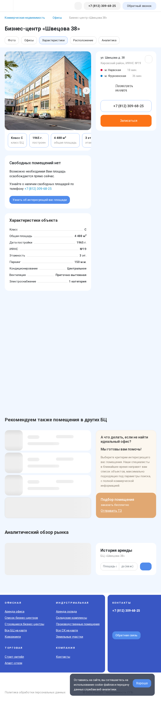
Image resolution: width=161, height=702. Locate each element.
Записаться (128, 121)
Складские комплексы (71, 618)
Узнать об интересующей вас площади (40, 200)
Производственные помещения (78, 624)
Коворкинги (13, 636)
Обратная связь (126, 635)
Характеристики (53, 40)
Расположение (83, 40)
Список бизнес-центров (21, 618)
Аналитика (109, 40)
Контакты (63, 657)
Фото (12, 40)
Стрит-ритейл (14, 657)
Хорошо (142, 683)
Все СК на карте (67, 630)
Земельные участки (69, 636)
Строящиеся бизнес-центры (24, 624)
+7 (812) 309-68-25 (38, 189)
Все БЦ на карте (16, 630)
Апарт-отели (13, 663)
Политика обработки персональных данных (35, 692)
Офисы (29, 40)
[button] (9, 90)
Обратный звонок (139, 6)
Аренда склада (66, 611)
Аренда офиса (14, 611)
